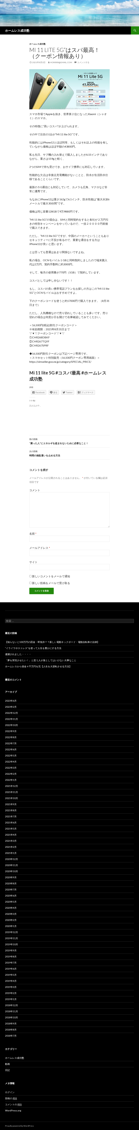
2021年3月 (11, 840)
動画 (7, 1063)
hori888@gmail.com (61, 62)
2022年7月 (11, 743)
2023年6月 (11, 700)
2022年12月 (11, 712)
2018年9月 (11, 1023)
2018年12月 (11, 1005)
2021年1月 (11, 853)
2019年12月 (11, 932)
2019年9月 (11, 950)
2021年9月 (11, 804)
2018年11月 (11, 1011)
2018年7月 (11, 1035)
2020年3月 (11, 913)
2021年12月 (11, 786)
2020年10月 (11, 871)
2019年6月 (11, 968)
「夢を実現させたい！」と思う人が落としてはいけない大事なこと (40, 660)
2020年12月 (11, 859)
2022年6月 (11, 749)
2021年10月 (11, 798)
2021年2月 (11, 846)
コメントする (83, 62)
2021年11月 (11, 792)
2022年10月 (11, 725)
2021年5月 (11, 828)
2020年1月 (11, 926)
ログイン (10, 1092)
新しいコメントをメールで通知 (51, 576)
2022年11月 (11, 719)
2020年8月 (11, 883)
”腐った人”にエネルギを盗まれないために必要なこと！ (58, 441)
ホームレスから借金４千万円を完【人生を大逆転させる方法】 (38, 666)
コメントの (13, 1104)
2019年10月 (11, 944)
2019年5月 (11, 974)
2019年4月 (11, 980)
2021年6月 (11, 822)
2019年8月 (11, 956)
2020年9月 (11, 877)
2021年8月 (11, 810)
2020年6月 (11, 895)
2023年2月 (11, 706)
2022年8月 (11, 737)
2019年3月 (11, 987)
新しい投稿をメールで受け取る (51, 583)
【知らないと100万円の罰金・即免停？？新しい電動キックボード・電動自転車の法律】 (52, 642)
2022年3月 (11, 767)
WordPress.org (13, 1110)
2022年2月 (11, 773)
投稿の (11, 1098)
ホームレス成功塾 (17, 30)
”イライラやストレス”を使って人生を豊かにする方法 (33, 648)
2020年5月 (11, 901)
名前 (32, 533)
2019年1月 (11, 999)
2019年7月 (11, 962)
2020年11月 (11, 865)
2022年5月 (11, 755)
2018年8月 (11, 1029)
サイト (33, 562)
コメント (34, 490)
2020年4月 (11, 907)
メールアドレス (39, 547)
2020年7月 (11, 889)
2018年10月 (11, 1017)
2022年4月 (11, 761)
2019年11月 (11, 938)
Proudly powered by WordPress (19, 1126)
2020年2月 (11, 920)
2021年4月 (11, 834)
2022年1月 (11, 779)
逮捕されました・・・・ (18, 654)
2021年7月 (11, 816)
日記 (7, 1070)
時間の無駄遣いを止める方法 (44, 453)
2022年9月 (11, 731)
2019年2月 (11, 993)
